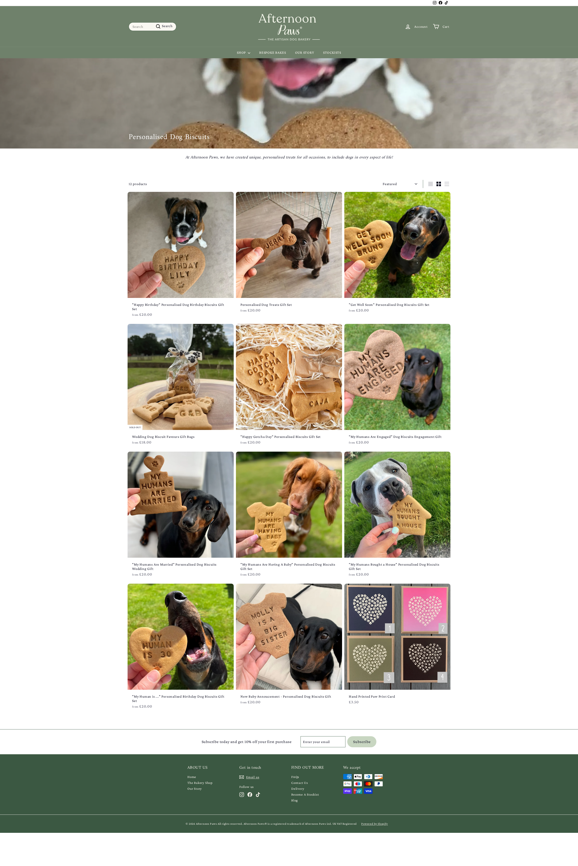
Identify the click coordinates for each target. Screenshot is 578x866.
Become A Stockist (305, 794)
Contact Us (299, 783)
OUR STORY (304, 52)
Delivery (297, 788)
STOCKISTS (332, 52)
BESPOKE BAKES (272, 52)
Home (191, 777)
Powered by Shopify (374, 823)
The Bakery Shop (200, 783)
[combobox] (152, 26)
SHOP (242, 52)
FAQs (295, 777)
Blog (294, 800)
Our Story (194, 788)
